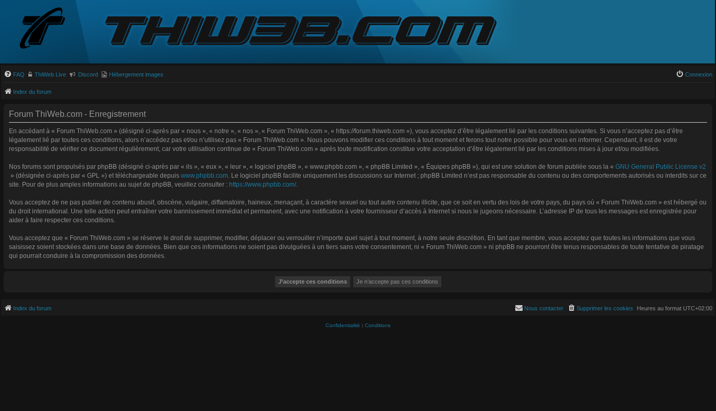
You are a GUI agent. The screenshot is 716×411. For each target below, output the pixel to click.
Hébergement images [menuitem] (136, 74)
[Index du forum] (51, 29)
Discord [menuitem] (88, 74)
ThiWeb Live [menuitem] (50, 74)
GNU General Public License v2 (660, 166)
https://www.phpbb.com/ (262, 184)
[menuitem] (14, 74)
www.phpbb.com (204, 175)
